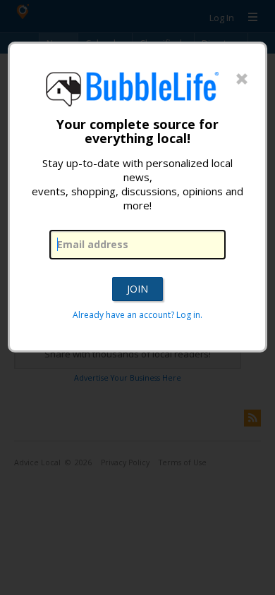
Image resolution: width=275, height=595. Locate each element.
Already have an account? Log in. (137, 315)
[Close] (242, 79)
